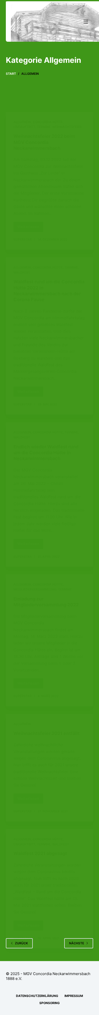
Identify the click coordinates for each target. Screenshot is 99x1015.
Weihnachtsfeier (66, 127)
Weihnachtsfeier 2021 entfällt (46, 733)
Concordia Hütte (48, 122)
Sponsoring (49, 1003)
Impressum (73, 996)
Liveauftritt (24, 127)
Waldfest (21, 272)
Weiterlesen (30, 228)
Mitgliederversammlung (34, 589)
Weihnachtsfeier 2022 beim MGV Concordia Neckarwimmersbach (44, 142)
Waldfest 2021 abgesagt (40, 853)
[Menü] (86, 21)
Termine (44, 127)
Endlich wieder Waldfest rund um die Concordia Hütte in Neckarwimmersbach (45, 452)
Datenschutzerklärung (37, 996)
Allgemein (22, 122)
